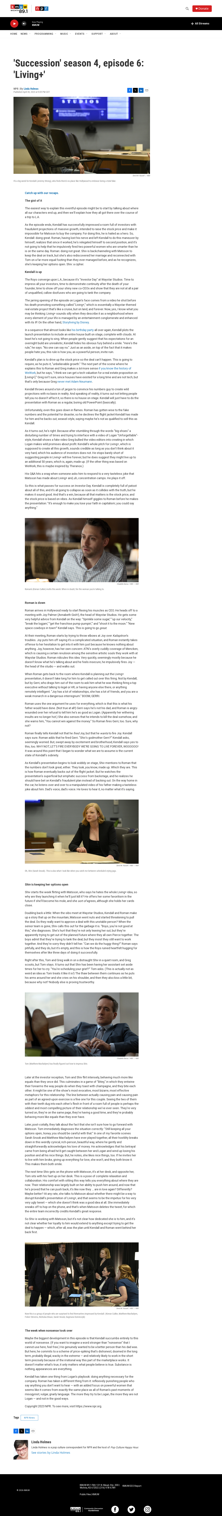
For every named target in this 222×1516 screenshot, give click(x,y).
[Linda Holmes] (20, 1450)
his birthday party (83, 330)
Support (97, 34)
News (24, 34)
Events (80, 34)
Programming (44, 34)
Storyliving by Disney (75, 322)
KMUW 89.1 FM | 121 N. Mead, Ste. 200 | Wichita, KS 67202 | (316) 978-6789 (99, 1486)
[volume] (24, 23)
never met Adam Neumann (74, 381)
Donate (203, 8)
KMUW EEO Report (132, 1486)
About (114, 34)
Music (64, 34)
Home (13, 34)
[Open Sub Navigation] (30, 34)
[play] (14, 24)
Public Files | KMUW (89, 1494)
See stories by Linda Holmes (50, 1452)
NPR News (29, 1417)
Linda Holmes (31, 88)
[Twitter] (131, 1509)
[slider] (29, 23)
